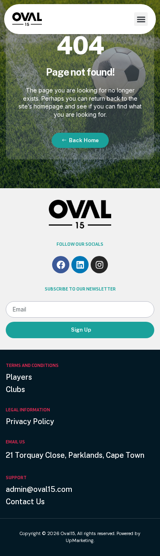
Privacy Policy (30, 421)
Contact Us (25, 501)
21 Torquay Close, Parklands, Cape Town (75, 455)
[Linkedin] (80, 264)
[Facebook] (60, 264)
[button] (141, 19)
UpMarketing (80, 540)
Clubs (15, 389)
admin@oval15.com (39, 489)
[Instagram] (99, 264)
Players (19, 377)
